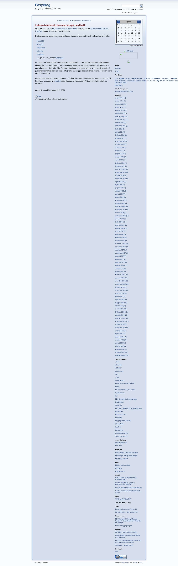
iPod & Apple (119, 424)
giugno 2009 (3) (120, 188)
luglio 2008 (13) (120, 222)
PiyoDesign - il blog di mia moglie (126, 455)
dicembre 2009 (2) (121, 169)
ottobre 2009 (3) (120, 175)
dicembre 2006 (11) (121, 281)
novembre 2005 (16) (122, 321)
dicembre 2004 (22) (121, 355)
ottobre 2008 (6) (120, 212)
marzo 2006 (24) (121, 309)
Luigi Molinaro (119, 471)
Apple (121, 78)
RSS (116, 551)
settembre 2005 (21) (122, 327)
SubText (118, 427)
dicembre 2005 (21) (121, 318)
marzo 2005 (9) (120, 346)
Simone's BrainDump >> (83, 20)
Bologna (41, 48)
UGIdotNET (170, 80)
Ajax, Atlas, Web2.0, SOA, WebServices (128, 408)
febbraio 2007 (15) (121, 275)
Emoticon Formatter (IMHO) (124, 383)
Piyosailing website (121, 459)
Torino (40, 44)
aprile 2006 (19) (120, 306)
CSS (140, 562)
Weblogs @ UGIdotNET (123, 499)
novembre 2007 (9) (121, 247)
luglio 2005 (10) (120, 333)
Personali (118, 445)
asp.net (127, 78)
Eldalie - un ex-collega (122, 465)
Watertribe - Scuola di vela (124, 545)
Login (117, 71)
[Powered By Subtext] (121, 558)
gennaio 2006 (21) (121, 315)
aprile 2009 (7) (120, 194)
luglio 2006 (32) (120, 296)
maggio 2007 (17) (121, 265)
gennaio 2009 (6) (121, 203)
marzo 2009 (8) (120, 197)
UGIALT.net (151, 80)
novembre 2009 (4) (121, 172)
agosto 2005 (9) (120, 330)
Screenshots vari (121, 442)
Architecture (119, 371)
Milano (41, 54)
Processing (130, 80)
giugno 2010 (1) (120, 153)
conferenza (165, 78)
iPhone (173, 78)
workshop (118, 82)
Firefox (117, 387)
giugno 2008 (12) (121, 225)
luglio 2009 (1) (120, 185)
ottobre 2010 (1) (120, 144)
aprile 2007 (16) (120, 268)
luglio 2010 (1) (120, 150)
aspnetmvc (137, 78)
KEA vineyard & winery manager (126, 399)
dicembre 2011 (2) (121, 116)
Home (72, 20)
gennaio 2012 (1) (121, 113)
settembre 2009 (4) (121, 178)
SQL (116, 374)
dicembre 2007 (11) (121, 244)
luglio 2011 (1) (120, 129)
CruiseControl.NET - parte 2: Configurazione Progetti (125, 483)
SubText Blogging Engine (123, 526)
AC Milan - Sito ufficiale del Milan (126, 532)
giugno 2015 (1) (120, 98)
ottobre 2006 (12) (121, 287)
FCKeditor (118, 417)
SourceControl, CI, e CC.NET (125, 390)
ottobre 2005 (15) (121, 324)
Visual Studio (119, 380)
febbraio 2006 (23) (121, 312)
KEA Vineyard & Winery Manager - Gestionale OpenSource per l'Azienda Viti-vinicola (128, 521)
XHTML (135, 562)
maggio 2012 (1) (120, 110)
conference (155, 78)
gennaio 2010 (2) (121, 166)
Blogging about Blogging (123, 421)
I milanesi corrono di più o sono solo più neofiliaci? (60, 25)
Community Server (121, 433)
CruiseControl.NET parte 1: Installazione (128, 487)
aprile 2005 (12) (120, 343)
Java (117, 377)
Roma (40, 51)
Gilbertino (118, 468)
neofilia (57, 81)
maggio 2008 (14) (121, 228)
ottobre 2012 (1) (120, 104)
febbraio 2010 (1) (121, 163)
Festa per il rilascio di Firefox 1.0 (126, 509)
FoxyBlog (42, 5)
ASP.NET (118, 368)
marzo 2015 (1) (120, 101)
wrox (124, 82)
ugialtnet (160, 80)
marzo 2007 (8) (120, 271)
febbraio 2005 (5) (121, 349)
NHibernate (119, 411)
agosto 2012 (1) (120, 107)
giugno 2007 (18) (121, 262)
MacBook (122, 80)
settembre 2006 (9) (121, 290)
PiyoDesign (125, 562)
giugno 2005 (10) (121, 337)
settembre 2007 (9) (121, 253)
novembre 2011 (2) (121, 119)
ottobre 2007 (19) (121, 250)
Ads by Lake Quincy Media (136, 45)
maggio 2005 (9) (120, 340)
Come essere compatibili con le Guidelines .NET (125, 478)
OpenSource (119, 393)
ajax (116, 78)
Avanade (147, 78)
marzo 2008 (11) (120, 234)
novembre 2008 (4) (121, 209)
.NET (117, 362)
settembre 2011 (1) (121, 126)
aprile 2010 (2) (120, 160)
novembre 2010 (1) (121, 141)
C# (116, 396)
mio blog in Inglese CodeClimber (64, 29)
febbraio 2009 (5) (121, 200)
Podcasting (119, 430)
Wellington (59, 58)
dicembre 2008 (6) (121, 206)
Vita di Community (121, 436)
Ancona (41, 41)
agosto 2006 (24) (121, 293)
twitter (144, 80)
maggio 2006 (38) (121, 303)
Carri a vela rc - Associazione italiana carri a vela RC (127, 536)
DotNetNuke (119, 402)
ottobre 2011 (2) (120, 123)
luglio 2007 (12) (120, 259)
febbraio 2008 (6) (121, 237)
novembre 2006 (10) (122, 284)
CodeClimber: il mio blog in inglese (126, 452)
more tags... (119, 85)
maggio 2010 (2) (120, 157)
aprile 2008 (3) (120, 231)
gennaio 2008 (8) (121, 240)
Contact (118, 68)
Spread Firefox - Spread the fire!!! (126, 512)
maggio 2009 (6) (120, 191)
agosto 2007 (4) (120, 256)
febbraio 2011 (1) (121, 135)
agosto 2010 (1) (120, 147)
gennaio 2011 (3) (121, 138)
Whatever (118, 405)
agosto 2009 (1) (120, 182)
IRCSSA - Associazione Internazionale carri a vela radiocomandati (128, 541)
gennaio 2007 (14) (121, 278)
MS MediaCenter (121, 414)
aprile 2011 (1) (120, 132)
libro (116, 80)
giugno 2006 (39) (121, 299)
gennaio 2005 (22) (121, 352)
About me (118, 365)
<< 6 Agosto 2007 (63, 20)
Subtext (138, 80)
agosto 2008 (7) (120, 219)
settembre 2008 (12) (122, 216)
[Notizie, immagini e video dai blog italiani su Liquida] (129, 58)
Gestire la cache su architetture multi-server (128, 491)
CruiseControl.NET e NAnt (124, 91)
